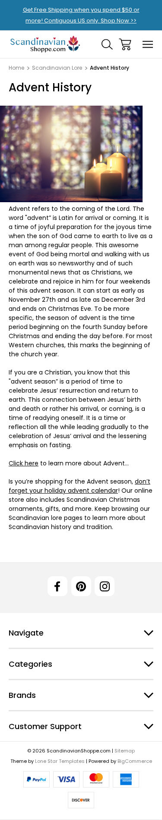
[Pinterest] (81, 586)
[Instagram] (104, 586)
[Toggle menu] (148, 44)
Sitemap (124, 750)
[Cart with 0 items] (125, 44)
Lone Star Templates (60, 761)
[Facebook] (57, 586)
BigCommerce (135, 761)
